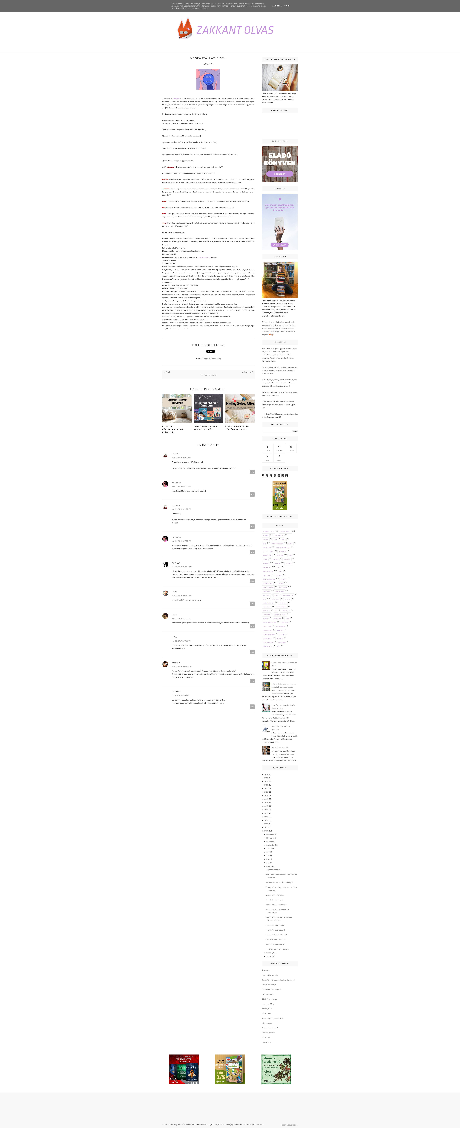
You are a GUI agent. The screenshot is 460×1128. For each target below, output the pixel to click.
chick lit (287, 599)
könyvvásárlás (268, 587)
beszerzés (287, 559)
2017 (266, 806)
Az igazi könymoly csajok (275, 944)
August (269, 848)
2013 (271, 551)
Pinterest (279, 450)
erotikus (288, 563)
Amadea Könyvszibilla (270, 975)
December (270, 834)
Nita (164, 214)
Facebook (279, 460)
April (268, 863)
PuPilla (165, 179)
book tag (280, 630)
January (269, 956)
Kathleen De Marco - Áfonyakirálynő (279, 882)
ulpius (265, 559)
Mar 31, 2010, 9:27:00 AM (181, 541)
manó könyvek (268, 571)
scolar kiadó (267, 626)
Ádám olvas (266, 970)
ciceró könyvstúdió (269, 622)
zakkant (176, 482)
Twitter (267, 460)
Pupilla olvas (266, 1042)
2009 (264, 599)
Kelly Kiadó (266, 607)
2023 (266, 785)
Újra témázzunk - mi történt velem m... (237, 427)
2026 (266, 774)
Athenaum (266, 611)
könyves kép (283, 587)
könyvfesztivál (281, 607)
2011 (278, 646)
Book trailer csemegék (274, 900)
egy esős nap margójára (280, 747)
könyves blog (216, 359)
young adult (280, 591)
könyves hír (286, 611)
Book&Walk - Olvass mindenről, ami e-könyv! (278, 980)
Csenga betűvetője (269, 985)
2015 (283, 539)
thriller (277, 563)
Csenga (176, 454)
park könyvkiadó (268, 634)
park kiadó (281, 642)
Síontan (176, 691)
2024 (266, 781)
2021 (266, 792)
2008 (276, 595)
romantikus (279, 536)
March (268, 866)
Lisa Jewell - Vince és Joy (275, 925)
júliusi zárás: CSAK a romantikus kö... (206, 427)
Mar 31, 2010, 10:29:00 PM (181, 667)
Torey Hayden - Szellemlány (276, 905)
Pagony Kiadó (267, 630)
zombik (281, 634)
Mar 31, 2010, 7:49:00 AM (181, 458)
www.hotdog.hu (205, 257)
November (270, 838)
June (268, 855)
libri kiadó (282, 551)
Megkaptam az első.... (274, 870)
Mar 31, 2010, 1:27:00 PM (181, 618)
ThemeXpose (258, 1124)
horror (280, 583)
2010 (278, 567)
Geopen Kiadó (267, 638)
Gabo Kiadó (266, 575)
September (270, 845)
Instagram (291, 450)
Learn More (277, 6)
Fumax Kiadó (280, 626)
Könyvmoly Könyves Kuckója (272, 1018)
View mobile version (208, 375)
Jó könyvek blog (268, 1004)
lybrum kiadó (267, 646)
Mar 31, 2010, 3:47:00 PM (181, 641)
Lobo (164, 201)
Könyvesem (266, 1013)
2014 (275, 539)
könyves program (269, 579)
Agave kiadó (267, 567)
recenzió (266, 563)
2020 (266, 795)
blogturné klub (268, 532)
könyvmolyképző (277, 543)
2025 (266, 778)
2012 (280, 571)
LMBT (287, 618)
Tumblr (267, 450)
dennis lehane (288, 595)
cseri (175, 614)
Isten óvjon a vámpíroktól (275, 930)
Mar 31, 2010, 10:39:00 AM (182, 567)
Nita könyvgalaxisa (269, 1033)
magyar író (267, 547)
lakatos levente (268, 642)
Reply (252, 472)
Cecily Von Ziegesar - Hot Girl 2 (277, 949)
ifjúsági (265, 539)
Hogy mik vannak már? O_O (276, 940)
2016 (264, 543)
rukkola (283, 579)
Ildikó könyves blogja (269, 999)
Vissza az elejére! (288, 1125)
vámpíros (266, 595)
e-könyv (265, 618)
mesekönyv (284, 622)
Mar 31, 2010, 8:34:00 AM (181, 486)
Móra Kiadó (275, 599)
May (268, 859)
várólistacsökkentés (283, 547)
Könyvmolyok (267, 1023)
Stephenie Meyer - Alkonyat (276, 935)
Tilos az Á (280, 638)
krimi (290, 543)
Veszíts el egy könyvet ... (275, 895)
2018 (266, 803)
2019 (266, 799)
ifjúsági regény (285, 532)
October (269, 841)
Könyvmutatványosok (270, 1028)
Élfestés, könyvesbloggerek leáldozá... (173, 429)
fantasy (278, 575)
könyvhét (266, 615)
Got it (287, 6)
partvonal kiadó (280, 615)
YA (264, 551)
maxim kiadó (267, 555)
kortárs (275, 559)
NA (276, 611)
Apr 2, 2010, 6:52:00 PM (180, 695)
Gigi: (164, 207)
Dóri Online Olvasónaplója (271, 989)
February (269, 953)
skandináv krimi (268, 603)
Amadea (176, 98)
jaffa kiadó (277, 618)
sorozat (265, 536)
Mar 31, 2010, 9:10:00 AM (181, 509)
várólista (280, 555)
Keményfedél (267, 1009)
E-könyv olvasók (268, 994)
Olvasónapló (266, 1037)
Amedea (170, 167)
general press (267, 583)
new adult (266, 591)
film (290, 555)
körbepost (282, 603)
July (267, 852)
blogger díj (206, 359)
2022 (266, 788)
